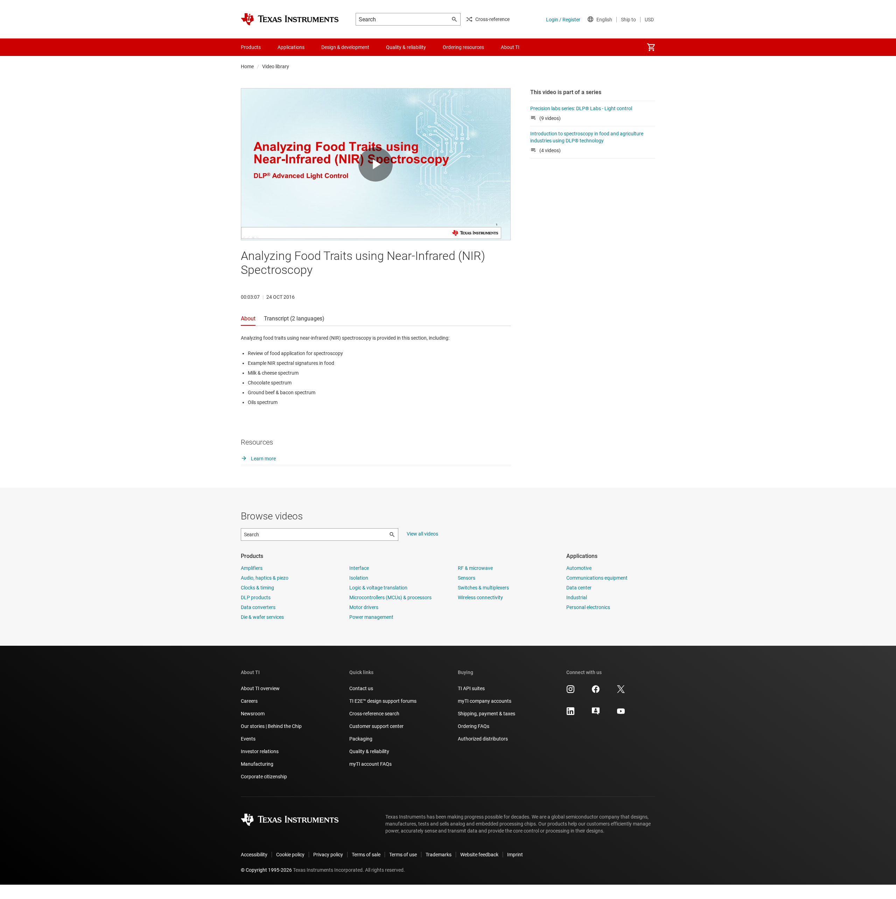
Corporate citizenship (264, 776)
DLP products (256, 597)
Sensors (466, 578)
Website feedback (479, 854)
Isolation (358, 578)
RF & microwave (475, 568)
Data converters (258, 607)
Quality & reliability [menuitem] (406, 47)
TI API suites (471, 688)
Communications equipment (597, 578)
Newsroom (253, 713)
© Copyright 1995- (266, 870)
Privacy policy (328, 854)
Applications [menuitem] (291, 47)
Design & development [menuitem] (345, 47)
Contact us (361, 688)
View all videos (422, 534)
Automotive (579, 568)
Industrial (576, 597)
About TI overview (260, 688)
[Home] (290, 19)
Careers (249, 701)
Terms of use (403, 854)
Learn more (263, 458)
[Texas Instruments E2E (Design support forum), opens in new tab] (596, 713)
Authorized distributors (483, 739)
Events (248, 739)
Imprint (515, 854)
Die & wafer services (262, 617)
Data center (579, 587)
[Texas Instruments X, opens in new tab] (621, 691)
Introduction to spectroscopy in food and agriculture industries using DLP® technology (586, 137)
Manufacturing (257, 764)
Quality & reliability (369, 751)
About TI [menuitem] (510, 47)
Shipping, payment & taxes (486, 713)
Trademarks (438, 854)
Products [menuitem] (251, 47)
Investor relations (260, 751)
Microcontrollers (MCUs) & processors (390, 597)
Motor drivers (363, 607)
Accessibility (254, 854)
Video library (275, 66)
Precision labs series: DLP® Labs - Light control (581, 108)
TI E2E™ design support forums (382, 701)
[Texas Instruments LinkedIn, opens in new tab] (570, 713)
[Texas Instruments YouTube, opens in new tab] (621, 713)
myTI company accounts (484, 701)
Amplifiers (251, 568)
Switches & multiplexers (483, 587)
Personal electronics (588, 607)
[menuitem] (651, 47)
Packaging (360, 739)
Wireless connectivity (480, 597)
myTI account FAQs (370, 764)
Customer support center (376, 726)
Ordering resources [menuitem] (463, 47)
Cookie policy (290, 854)
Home (247, 66)
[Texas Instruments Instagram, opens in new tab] (570, 691)
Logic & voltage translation (378, 587)
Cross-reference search (374, 713)
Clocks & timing (257, 587)
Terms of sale (366, 854)
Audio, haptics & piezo (264, 578)
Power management (371, 617)
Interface (359, 568)
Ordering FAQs (473, 726)
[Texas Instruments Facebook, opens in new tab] (596, 691)
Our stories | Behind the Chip (271, 726)
